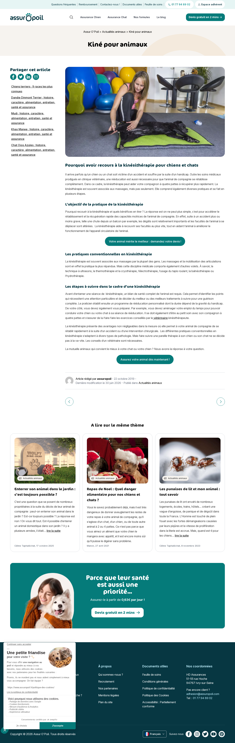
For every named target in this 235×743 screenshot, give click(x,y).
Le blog (161, 17)
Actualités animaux (114, 31)
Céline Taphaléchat (24, 545)
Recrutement (106, 681)
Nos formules (142, 17)
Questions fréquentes (63, 4)
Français (155, 733)
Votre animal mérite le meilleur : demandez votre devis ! (145, 241)
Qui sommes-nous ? (110, 674)
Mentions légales (108, 695)
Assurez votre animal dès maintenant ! (145, 359)
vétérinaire (160, 318)
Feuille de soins (153, 4)
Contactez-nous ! (110, 4)
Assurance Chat (117, 17)
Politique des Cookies (155, 695)
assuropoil (104, 378)
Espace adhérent (211, 4)
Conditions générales (155, 681)
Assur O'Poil (91, 31)
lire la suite (54, 530)
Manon (90, 545)
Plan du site (105, 702)
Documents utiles (132, 4)
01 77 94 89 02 (202, 698)
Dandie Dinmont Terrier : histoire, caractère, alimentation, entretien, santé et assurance (33, 102)
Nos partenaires (108, 688)
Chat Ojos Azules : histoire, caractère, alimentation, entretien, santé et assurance (33, 149)
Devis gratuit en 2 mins (115, 612)
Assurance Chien (90, 17)
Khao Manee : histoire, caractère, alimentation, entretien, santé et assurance (32, 134)
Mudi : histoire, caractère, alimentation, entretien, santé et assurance (31, 118)
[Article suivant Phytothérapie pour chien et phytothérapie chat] (221, 402)
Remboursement (88, 4)
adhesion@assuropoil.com (202, 694)
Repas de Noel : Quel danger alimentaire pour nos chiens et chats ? (113, 494)
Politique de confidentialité (158, 688)
